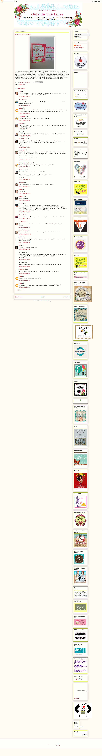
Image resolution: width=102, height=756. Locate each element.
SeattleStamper (22, 221)
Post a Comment (21, 290)
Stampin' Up (22, 84)
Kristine (21, 123)
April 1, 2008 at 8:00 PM (24, 120)
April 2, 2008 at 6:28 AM (24, 167)
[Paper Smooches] (84, 338)
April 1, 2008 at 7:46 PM (24, 113)
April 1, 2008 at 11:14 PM (25, 135)
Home (42, 297)
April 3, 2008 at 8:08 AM (24, 259)
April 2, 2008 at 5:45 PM (24, 200)
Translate (79, 37)
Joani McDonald (23, 138)
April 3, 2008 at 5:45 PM (24, 280)
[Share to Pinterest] (42, 82)
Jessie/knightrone (23, 230)
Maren (20, 132)
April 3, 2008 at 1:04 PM (24, 273)
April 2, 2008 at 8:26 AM (24, 179)
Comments (79, 96)
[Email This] (36, 82)
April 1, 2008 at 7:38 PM (24, 105)
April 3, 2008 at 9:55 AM (24, 266)
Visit (77, 698)
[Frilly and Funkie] (83, 301)
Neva (20, 237)
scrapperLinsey (78, 679)
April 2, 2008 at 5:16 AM (24, 160)
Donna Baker (22, 99)
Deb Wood (21, 182)
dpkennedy (21, 269)
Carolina (21, 203)
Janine (20, 189)
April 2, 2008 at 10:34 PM (25, 234)
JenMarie (21, 196)
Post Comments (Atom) (45, 301)
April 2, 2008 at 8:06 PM (24, 218)
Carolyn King (22, 116)
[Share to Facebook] (41, 82)
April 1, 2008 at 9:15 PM (24, 128)
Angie (20, 108)
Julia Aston (21, 150)
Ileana (20, 276)
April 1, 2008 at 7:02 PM (24, 96)
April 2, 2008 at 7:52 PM (24, 211)
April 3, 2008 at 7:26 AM (24, 249)
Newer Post (18, 297)
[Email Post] (33, 82)
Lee (20, 91)
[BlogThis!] (37, 82)
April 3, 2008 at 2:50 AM (24, 242)
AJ (19, 245)
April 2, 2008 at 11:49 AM (25, 193)
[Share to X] (39, 82)
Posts (77, 94)
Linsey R (78, 45)
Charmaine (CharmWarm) (25, 163)
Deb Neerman (22, 169)
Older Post (66, 297)
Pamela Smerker (23, 214)
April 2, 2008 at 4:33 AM (24, 147)
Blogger (59, 745)
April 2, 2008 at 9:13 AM (24, 186)
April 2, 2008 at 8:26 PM (24, 227)
